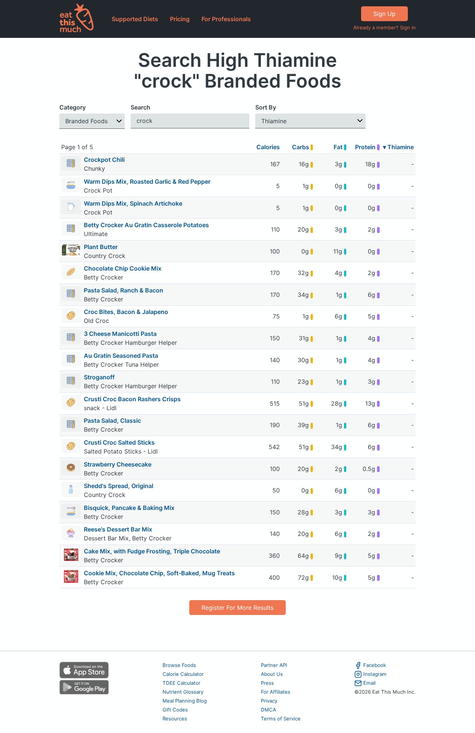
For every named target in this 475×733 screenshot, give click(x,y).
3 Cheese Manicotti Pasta (120, 333)
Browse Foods (179, 665)
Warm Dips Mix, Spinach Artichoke (133, 203)
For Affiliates (275, 692)
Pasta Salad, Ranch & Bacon (123, 290)
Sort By (265, 107)
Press (267, 683)
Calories (268, 147)
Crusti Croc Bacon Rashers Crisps (132, 399)
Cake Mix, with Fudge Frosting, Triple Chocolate (152, 551)
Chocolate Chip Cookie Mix (122, 268)
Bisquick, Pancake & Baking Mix (129, 507)
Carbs (301, 147)
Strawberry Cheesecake (117, 464)
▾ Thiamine (398, 147)
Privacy (269, 701)
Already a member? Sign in (384, 27)
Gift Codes (175, 710)
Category (72, 107)
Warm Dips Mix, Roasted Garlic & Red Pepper (147, 181)
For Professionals (226, 19)
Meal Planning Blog (185, 701)
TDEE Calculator (181, 683)
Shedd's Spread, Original (118, 486)
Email (369, 683)
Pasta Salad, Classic (112, 420)
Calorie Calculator (183, 674)
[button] (92, 121)
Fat (339, 147)
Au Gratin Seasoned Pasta (121, 355)
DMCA (268, 710)
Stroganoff (99, 377)
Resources (175, 718)
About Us (272, 674)
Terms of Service (281, 718)
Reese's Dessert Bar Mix (118, 529)
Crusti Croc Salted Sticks (119, 442)
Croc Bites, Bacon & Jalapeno (126, 311)
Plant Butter (101, 247)
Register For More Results (237, 607)
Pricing (180, 19)
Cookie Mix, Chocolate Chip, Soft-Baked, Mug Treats (159, 573)
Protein (366, 147)
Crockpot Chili (104, 159)
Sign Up (384, 13)
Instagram (375, 674)
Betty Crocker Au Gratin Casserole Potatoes (146, 225)
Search (140, 107)
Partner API (274, 665)
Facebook (374, 665)
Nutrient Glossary (183, 692)
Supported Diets (135, 19)
